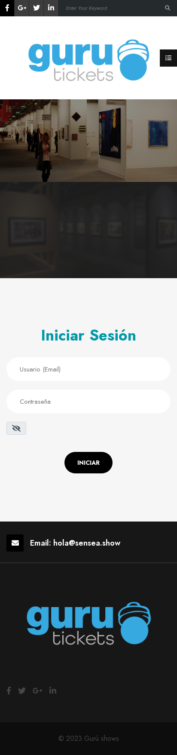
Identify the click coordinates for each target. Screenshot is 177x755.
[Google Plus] (22, 8)
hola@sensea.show (86, 543)
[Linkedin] (51, 8)
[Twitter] (36, 8)
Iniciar (88, 462)
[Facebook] (7, 8)
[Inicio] (88, 57)
